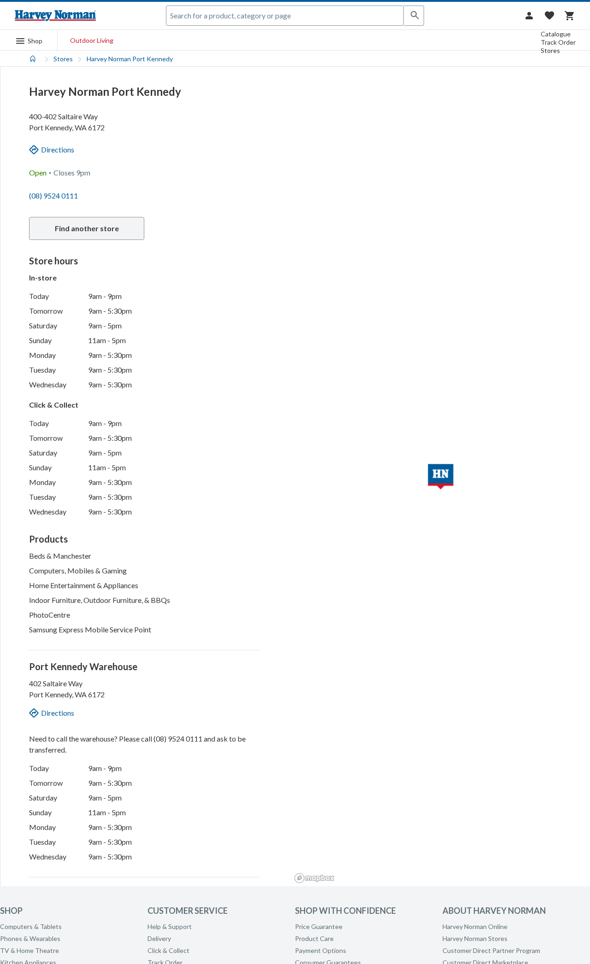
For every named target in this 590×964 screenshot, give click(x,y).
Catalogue (556, 34)
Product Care (314, 938)
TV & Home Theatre (29, 950)
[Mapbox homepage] (314, 878)
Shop (11, 911)
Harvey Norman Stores (474, 938)
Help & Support (170, 926)
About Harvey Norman (494, 911)
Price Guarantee (318, 926)
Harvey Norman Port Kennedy (130, 59)
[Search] (414, 16)
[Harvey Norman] (55, 15)
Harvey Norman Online (474, 926)
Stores (550, 50)
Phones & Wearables (30, 938)
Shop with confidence (345, 911)
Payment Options (320, 950)
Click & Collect (168, 950)
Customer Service (188, 911)
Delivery (159, 938)
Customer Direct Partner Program (491, 950)
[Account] (529, 15)
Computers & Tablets (31, 926)
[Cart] (569, 15)
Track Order (558, 42)
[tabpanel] (295, 468)
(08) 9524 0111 (53, 195)
